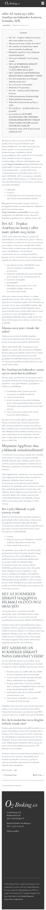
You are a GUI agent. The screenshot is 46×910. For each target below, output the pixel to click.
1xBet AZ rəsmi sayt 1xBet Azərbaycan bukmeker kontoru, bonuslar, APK (22, 17)
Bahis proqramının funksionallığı (24, 96)
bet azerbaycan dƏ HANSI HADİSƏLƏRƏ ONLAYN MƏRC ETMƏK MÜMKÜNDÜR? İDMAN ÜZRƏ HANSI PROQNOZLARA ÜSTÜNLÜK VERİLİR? (24, 120)
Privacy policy (13, 831)
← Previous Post (9, 775)
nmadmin (6, 25)
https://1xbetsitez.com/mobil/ (15, 212)
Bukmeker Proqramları (19, 87)
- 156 (15, 770)
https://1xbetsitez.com (17, 164)
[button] (42, 3)
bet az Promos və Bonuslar (20, 84)
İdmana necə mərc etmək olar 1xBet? (25, 43)
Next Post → (38, 775)
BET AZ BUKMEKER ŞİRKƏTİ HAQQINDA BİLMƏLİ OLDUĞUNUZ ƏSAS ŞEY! (23, 67)
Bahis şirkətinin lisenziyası (21, 99)
